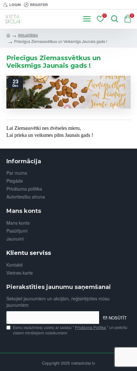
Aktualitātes (28, 35)
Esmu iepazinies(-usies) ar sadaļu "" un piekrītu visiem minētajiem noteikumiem (70, 330)
